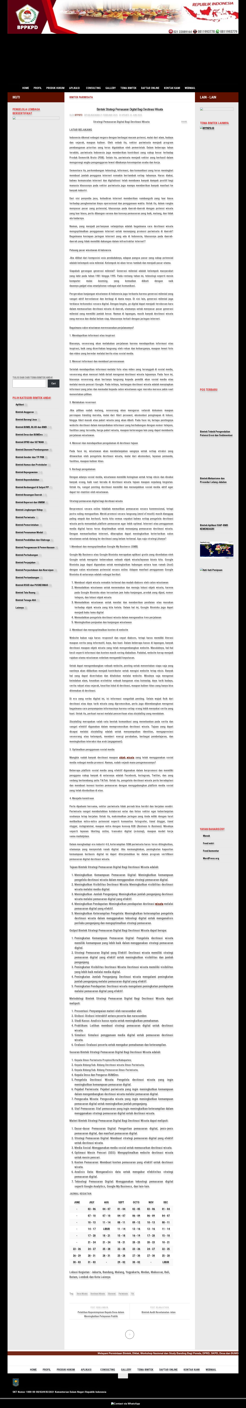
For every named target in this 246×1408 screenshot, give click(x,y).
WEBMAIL (190, 88)
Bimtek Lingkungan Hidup (29, 509)
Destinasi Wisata (98, 1293)
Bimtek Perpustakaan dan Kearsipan (35, 570)
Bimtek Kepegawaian (27, 472)
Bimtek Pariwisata (81, 97)
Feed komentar (211, 850)
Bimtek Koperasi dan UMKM (30, 502)
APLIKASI (74, 88)
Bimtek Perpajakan (25, 562)
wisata (159, 904)
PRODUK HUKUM (55, 88)
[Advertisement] (123, 58)
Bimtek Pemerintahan (27, 524)
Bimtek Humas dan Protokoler (31, 464)
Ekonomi (111, 1293)
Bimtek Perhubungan (27, 554)
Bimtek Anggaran (25, 412)
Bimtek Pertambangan (27, 577)
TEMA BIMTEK (128, 88)
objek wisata (126, 757)
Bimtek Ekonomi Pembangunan (32, 449)
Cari (53, 383)
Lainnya (20, 607)
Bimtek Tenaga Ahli (26, 600)
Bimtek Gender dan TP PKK (30, 457)
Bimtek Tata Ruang (25, 592)
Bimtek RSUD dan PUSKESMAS (32, 585)
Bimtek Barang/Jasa (26, 419)
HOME (25, 88)
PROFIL (38, 88)
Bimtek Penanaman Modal (29, 532)
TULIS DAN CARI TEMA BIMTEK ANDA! (33, 377)
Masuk (206, 835)
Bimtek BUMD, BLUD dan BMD (31, 427)
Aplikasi (20, 404)
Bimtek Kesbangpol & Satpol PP (32, 487)
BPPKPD (79, 115)
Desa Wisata (82, 1293)
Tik (132, 1293)
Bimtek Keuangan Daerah (29, 494)
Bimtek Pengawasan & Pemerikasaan (35, 547)
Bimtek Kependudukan (27, 479)
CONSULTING (93, 88)
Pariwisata (123, 1293)
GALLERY (110, 88)
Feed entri (208, 843)
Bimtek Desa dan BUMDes (29, 434)
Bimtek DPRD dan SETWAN (30, 442)
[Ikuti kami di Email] (54, 96)
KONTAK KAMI (172, 88)
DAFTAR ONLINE (150, 88)
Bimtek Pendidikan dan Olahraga (33, 539)
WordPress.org (211, 858)
